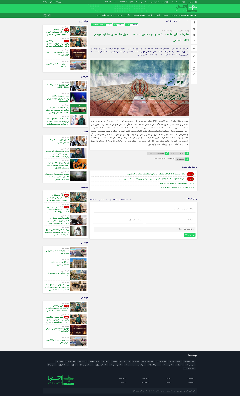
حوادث (119, 15)
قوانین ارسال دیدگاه (185, 229)
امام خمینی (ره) (175, 361)
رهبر (112, 15)
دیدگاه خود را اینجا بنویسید (183, 209)
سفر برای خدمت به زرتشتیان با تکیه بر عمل (177, 187)
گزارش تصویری (189, 368)
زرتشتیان (82, 361)
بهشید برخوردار (147, 361)
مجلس (180, 365)
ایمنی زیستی (161, 361)
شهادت (60, 361)
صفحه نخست (183, 21)
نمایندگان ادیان (101, 365)
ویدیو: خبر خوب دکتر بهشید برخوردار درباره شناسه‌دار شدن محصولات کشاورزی (57, 165)
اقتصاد (149, 15)
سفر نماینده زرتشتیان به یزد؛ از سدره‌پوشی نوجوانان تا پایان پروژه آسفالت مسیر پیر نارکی (152, 179)
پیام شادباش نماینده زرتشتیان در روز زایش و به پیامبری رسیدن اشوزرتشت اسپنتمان (57, 232)
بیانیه (136, 361)
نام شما (191, 220)
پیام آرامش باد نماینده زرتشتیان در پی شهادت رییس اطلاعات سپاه (58, 98)
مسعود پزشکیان (154, 365)
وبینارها (45, 2)
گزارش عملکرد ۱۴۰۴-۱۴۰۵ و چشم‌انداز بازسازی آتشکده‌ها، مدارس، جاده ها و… (156, 174)
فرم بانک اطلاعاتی (56, 2)
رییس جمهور (94, 361)
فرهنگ (157, 15)
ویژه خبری (169, 21)
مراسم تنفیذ (168, 365)
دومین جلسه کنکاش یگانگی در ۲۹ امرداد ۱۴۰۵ (177, 183)
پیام (74, 365)
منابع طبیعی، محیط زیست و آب (135, 365)
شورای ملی (190, 365)
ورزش (98, 15)
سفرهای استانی (139, 15)
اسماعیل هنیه (189, 361)
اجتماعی (174, 15)
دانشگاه (105, 15)
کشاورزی (51, 365)
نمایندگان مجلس (86, 365)
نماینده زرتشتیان (116, 365)
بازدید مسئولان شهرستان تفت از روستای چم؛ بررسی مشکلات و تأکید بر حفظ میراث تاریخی (57, 287)
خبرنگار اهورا (175, 153)
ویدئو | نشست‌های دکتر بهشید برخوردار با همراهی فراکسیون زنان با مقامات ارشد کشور (57, 154)
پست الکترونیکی (135, 220)
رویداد (105, 361)
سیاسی (165, 15)
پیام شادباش (63, 365)
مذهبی (127, 15)
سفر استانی (71, 361)
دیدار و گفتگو (125, 361)
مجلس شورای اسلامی (187, 15)
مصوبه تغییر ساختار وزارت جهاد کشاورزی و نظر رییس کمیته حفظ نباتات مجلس (57, 177)
